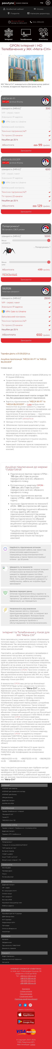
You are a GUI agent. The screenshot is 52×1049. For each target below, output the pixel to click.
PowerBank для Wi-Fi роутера (12, 913)
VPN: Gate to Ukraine (15, 311)
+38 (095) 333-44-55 (28, 981)
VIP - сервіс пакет (11, 113)
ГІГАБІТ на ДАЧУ (7, 854)
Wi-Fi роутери (6, 919)
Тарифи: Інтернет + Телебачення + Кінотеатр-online (19, 828)
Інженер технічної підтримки (12, 959)
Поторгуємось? (7, 842)
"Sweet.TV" (5, 817)
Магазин (6, 910)
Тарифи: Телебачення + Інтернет (13, 811)
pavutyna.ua (28, 418)
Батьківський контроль (14, 316)
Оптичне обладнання (9, 928)
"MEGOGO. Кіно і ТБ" (9, 820)
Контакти (6, 936)
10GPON (6, 288)
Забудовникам (7, 942)
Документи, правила (9, 948)
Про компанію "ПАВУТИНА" (11, 945)
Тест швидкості (7, 896)
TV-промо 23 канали (12, 135)
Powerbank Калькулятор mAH (12, 902)
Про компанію (26, 994)
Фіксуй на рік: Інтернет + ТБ (11, 860)
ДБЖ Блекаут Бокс (8, 916)
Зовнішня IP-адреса (12, 307)
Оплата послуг (7, 893)
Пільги (4, 874)
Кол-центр (5, 962)
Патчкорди (5, 925)
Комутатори (6, 931)
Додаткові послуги (8, 800)
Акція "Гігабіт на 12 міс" (10, 857)
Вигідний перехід (8, 851)
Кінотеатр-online (9, 825)
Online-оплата (26, 991)
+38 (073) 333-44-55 (28, 978)
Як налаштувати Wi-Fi (9, 890)
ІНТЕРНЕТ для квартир (9, 788)
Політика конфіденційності (26, 999)
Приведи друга (7, 871)
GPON (24, 670)
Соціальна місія (26, 996)
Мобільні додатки (8, 905)
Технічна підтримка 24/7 (14, 131)
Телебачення (26, 39)
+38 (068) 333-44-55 (28, 983)
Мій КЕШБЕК (6, 868)
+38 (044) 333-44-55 (28, 976)
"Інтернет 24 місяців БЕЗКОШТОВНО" (15, 845)
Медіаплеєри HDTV (8, 922)
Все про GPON (7, 899)
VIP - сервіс (6, 887)
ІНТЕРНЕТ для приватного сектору (13, 791)
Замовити (26, 150)
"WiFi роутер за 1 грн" (9, 848)
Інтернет (8, 39)
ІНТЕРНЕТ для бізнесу (9, 794)
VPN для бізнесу (7, 797)
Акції (4, 839)
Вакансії (6, 953)
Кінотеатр (43, 39)
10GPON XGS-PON (8, 803)
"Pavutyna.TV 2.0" (7, 814)
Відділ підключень (8, 956)
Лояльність (7, 864)
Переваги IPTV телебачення (11, 834)
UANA (32, 1044)
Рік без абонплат (8, 877)
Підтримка (7, 881)
